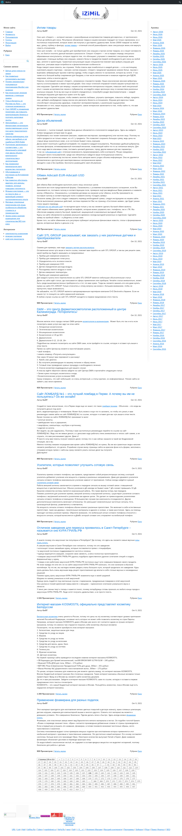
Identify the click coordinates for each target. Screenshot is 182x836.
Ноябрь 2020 (158, 212)
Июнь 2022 (157, 160)
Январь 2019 (158, 273)
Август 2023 (158, 130)
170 (89, 779)
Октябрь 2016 (159, 338)
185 (83, 781)
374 (132, 781)
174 (115, 779)
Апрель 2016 (158, 344)
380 (64, 784)
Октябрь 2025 (159, 59)
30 (109, 762)
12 (114, 759)
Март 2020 (157, 234)
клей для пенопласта (14, 239)
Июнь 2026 (157, 37)
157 (108, 776)
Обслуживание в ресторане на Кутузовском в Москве (17, 174)
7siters (40, 830)
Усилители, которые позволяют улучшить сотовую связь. (75, 465)
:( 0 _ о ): (81, 830)
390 (127, 784)
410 (52, 790)
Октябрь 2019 (159, 248)
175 (121, 779)
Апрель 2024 (158, 108)
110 (118, 768)
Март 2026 (157, 45)
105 (87, 768)
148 (52, 776)
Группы (8, 40)
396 (64, 787)
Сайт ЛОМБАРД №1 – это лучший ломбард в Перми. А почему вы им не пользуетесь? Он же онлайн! (86, 395)
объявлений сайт (53, 152)
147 (46, 776)
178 (39, 781)
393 (46, 787)
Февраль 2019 (159, 270)
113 (136, 768)
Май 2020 (157, 229)
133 (58, 773)
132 (52, 773)
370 (107, 781)
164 (52, 779)
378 (52, 784)
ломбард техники (109, 406)
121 (82, 770)
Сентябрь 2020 (159, 218)
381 (71, 784)
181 (58, 781)
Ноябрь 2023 (158, 122)
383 (83, 784)
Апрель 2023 (158, 141)
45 (87, 765)
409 (46, 790)
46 (93, 765)
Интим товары (46, 27)
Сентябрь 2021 (159, 185)
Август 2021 (158, 188)
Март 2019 (157, 267)
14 (125, 759)
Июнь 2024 (157, 103)
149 (58, 776)
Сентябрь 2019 (159, 251)
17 (39, 762)
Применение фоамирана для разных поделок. (68, 700)
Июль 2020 (157, 223)
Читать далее (60, 114)
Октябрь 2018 (159, 281)
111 (124, 768)
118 (64, 770)
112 (130, 768)
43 (77, 765)
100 (55, 768)
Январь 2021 (158, 207)
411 (58, 790)
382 (77, 784)
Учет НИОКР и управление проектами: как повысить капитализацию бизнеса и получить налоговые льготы (17, 114)
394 (52, 787)
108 (105, 768)
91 (108, 765)
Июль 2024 (157, 100)
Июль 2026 (157, 34)
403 (108, 787)
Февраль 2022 (159, 171)
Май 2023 (157, 138)
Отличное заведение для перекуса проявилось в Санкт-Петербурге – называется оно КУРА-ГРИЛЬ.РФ (84, 529)
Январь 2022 (158, 174)
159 (121, 776)
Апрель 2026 (158, 43)
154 (89, 776)
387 (108, 784)
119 (70, 770)
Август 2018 (158, 286)
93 (119, 765)
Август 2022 (158, 155)
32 (119, 762)
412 (64, 790)
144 (127, 773)
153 (83, 776)
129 (133, 770)
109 (112, 768)
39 (55, 765)
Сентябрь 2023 (159, 128)
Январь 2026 (158, 51)
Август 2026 (158, 32)
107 (99, 768)
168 (77, 779)
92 (114, 765)
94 (124, 765)
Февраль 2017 (159, 330)
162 (39, 779)
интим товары (71, 45)
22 (66, 762)
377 (46, 784)
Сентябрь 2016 (159, 341)
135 (71, 773)
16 (136, 759)
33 (125, 762)
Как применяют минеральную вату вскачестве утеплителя (15, 166)
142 (115, 773)
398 (77, 787)
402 (102, 787)
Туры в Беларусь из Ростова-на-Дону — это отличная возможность (15, 103)
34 (130, 762)
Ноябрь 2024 (158, 89)
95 (130, 765)
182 (64, 781)
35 (135, 762)
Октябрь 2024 (159, 92)
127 (120, 770)
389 (121, 784)
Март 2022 (157, 169)
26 (87, 762)
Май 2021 (157, 196)
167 (71, 779)
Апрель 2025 (158, 76)
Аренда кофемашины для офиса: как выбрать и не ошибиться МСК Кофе (16, 139)
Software (139, 830)
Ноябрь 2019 (158, 245)
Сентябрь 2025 (159, 62)
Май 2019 (157, 262)
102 (68, 768)
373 (126, 781)
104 (80, 768)
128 (126, 770)
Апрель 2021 (158, 199)
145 (133, 773)
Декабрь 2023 (159, 119)
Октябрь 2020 (159, 215)
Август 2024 (158, 97)
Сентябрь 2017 (159, 314)
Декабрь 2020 (159, 210)
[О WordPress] (2, 2)
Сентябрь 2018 (159, 283)
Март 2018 (157, 297)
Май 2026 (157, 40)
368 (95, 781)
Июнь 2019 (157, 259)
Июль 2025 (157, 67)
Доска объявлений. (50, 120)
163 (46, 779)
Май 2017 (157, 325)
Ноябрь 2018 (158, 278)
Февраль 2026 (159, 48)
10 (104, 759)
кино (68, 830)
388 (115, 784)
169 (83, 779)
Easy (140, 114)
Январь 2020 (158, 240)
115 (46, 770)
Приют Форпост (158, 830)
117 (58, 770)
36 (39, 765)
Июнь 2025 (157, 70)
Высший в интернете (113, 830)
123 (95, 770)
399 (83, 787)
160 (127, 776)
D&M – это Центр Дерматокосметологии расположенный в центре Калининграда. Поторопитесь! (81, 311)
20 (55, 762)
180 (52, 781)
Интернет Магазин (94, 830)
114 (39, 770)
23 (71, 762)
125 (107, 770)
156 (102, 776)
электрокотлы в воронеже (16, 234)
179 (46, 781)
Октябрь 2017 (159, 311)
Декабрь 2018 (159, 275)
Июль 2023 (157, 133)
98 (45, 768)
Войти (8, 45)
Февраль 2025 (159, 81)
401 (96, 787)
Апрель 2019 (158, 264)
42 (71, 765)
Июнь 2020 (157, 226)
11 (109, 759)
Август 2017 (158, 316)
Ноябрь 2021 (158, 180)
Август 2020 (158, 221)
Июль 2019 (157, 256)
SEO (168, 830)
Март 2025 (157, 78)
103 (74, 768)
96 (135, 765)
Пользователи (11, 37)
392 (39, 787)
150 (64, 776)
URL (13, 830)
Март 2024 (157, 111)
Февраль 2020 (159, 237)
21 (61, 762)
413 (71, 790)
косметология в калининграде (96, 321)
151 (71, 776)
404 (115, 787)
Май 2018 (157, 292)
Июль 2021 (157, 190)
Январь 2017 (158, 333)
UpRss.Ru (31, 830)
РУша (147, 830)
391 (133, 784)
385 (96, 784)
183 (71, 781)
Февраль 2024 (159, 114)
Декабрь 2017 (159, 305)
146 (39, 776)
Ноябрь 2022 (158, 149)
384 (89, 784)
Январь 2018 (158, 303)
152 (77, 776)
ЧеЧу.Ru (61, 830)
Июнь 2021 (157, 193)
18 (45, 762)
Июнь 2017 (157, 322)
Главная (9, 32)
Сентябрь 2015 (159, 349)
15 (130, 759)
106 (93, 768)
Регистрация (10, 43)
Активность (10, 34)
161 (133, 776)
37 (45, 765)
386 (102, 784)
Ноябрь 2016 (158, 335)
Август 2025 (158, 65)
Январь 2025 (158, 84)
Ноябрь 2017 (158, 308)
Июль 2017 (157, 319)
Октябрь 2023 (159, 125)
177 (133, 779)
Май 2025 (157, 73)
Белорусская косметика (47, 617)
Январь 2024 (158, 117)
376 (39, 784)
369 (101, 781)
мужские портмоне (13, 236)
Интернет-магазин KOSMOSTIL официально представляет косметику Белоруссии (83, 606)
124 (101, 770)
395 (58, 787)
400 (89, 787)
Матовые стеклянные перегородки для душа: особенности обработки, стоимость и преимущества (16, 207)
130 (39, 773)
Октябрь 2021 (159, 182)
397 (71, 787)
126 (114, 770)
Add (23, 830)
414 (77, 790)
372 (120, 781)
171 (96, 779)
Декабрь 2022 (159, 147)
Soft (73, 830)
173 (108, 779)
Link (19, 830)
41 (66, 765)
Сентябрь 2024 (159, 95)
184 (77, 781)
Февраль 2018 (159, 300)
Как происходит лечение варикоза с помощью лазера (16, 95)
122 (89, 770)
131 (46, 773)
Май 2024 (157, 106)
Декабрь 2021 (159, 177)
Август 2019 (158, 253)
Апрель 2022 (158, 166)
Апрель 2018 (158, 294)
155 (96, 776)
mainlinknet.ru (50, 830)
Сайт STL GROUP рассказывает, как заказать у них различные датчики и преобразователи (86, 237)
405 (121, 787)
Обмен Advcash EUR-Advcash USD (60, 175)
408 (39, 790)
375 (138, 781)
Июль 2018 (157, 289)
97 (39, 768)
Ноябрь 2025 (158, 56)
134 (64, 773)
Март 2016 (157, 346)
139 (96, 773)
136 (77, 773)
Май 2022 (157, 163)
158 (115, 776)
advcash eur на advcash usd (50, 207)
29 (103, 762)
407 (133, 787)
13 (120, 759)
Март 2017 (157, 327)
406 (127, 787)
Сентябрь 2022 (159, 152)
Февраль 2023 (159, 144)
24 (77, 762)
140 (102, 773)
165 (58, 779)
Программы (129, 830)
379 (58, 784)
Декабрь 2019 (159, 242)
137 (83, 773)
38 (50, 765)
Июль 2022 (157, 158)
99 (50, 768)
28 (98, 762)
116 (52, 770)
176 (127, 779)
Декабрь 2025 (159, 54)
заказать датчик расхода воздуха (80, 248)
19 (50, 762)
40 (61, 765)
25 (82, 762)
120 (76, 770)
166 (64, 779)
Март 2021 (157, 201)
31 (114, 762)
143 (121, 773)
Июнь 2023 (157, 136)
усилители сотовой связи (48, 483)
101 (62, 768)
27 (93, 762)
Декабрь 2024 (159, 86)
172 (102, 779)
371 (113, 781)
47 (98, 765)
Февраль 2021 (159, 204)
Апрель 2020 (158, 231)
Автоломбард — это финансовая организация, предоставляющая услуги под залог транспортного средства (17, 128)
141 (108, 773)
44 (82, 765)
